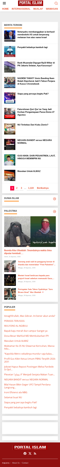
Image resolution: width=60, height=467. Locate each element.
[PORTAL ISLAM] (30, 3)
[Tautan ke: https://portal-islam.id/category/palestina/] (54, 211)
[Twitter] (30, 453)
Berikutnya (43, 188)
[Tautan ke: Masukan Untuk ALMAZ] (9, 175)
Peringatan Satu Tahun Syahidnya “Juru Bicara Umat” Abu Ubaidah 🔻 (35, 290)
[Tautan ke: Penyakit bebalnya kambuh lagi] (9, 51)
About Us (16, 463)
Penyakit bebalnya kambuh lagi (32, 47)
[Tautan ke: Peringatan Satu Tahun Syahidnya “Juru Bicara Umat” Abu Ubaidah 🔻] (10, 293)
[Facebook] (25, 453)
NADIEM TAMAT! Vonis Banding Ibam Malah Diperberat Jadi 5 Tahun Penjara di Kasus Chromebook (36, 81)
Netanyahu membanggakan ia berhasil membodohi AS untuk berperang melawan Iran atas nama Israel (36, 35)
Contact (25, 463)
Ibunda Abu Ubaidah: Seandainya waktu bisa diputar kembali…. (28, 251)
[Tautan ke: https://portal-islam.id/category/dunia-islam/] (54, 199)
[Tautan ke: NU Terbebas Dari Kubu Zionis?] (9, 128)
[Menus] (4, 3)
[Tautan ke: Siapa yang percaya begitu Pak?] (9, 97)
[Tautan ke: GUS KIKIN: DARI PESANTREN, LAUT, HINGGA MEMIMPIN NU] (9, 159)
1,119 (31, 188)
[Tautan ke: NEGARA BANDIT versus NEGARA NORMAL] (9, 144)
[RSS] (35, 453)
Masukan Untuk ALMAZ (28, 171)
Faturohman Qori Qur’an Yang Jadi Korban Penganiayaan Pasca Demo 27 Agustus (35, 112)
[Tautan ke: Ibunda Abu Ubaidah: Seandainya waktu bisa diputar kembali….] (30, 231)
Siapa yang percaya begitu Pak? (33, 94)
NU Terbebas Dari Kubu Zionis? (32, 124)
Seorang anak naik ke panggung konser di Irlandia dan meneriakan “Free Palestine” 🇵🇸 (36, 263)
